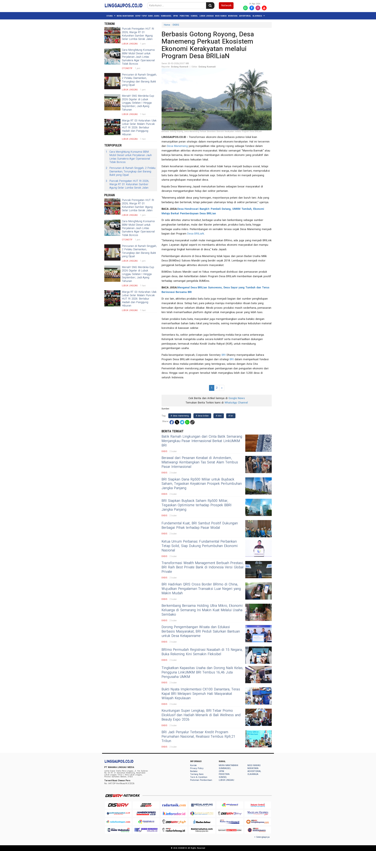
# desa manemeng (180, 415)
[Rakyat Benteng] (229, 830)
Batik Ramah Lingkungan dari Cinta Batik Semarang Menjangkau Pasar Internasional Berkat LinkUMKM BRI (202, 441)
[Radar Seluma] (201, 830)
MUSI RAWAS (221, 16)
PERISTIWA (184, 16)
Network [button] (226, 6)
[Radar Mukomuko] (118, 830)
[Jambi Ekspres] (146, 813)
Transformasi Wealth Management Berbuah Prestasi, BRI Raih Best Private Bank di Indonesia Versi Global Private (203, 567)
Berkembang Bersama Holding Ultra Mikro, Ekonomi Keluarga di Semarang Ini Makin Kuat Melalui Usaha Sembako (202, 610)
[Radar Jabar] (201, 822)
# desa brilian (202, 415)
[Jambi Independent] (118, 813)
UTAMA (109, 16)
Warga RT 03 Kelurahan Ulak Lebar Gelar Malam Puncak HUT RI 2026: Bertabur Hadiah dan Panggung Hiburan (139, 127)
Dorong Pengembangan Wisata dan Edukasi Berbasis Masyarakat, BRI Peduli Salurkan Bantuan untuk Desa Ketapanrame (201, 631)
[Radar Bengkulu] (146, 830)
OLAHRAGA (257, 16)
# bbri (218, 415)
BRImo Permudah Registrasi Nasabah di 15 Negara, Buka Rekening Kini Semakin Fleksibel (202, 652)
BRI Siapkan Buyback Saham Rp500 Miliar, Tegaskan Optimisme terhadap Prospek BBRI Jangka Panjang (196, 505)
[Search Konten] (210, 5)
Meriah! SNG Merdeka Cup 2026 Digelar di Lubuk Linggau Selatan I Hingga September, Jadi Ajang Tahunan (138, 103)
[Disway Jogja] (174, 822)
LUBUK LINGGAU (206, 16)
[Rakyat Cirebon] (257, 805)
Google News (237, 398)
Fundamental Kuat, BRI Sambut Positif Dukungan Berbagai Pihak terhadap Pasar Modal (200, 525)
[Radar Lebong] (174, 830)
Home (167, 25)
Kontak (193, 765)
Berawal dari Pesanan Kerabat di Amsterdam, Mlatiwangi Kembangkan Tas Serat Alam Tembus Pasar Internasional (200, 462)
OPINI (175, 16)
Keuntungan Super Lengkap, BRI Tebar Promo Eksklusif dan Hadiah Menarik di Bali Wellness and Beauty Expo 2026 (201, 715)
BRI (224, 355)
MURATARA (232, 16)
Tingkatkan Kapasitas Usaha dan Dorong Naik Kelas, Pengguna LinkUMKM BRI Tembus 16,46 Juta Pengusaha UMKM (202, 672)
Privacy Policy (196, 768)
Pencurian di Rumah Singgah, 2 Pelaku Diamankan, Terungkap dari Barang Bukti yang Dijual (139, 80)
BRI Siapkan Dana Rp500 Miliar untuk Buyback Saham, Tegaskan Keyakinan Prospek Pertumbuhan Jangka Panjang (202, 484)
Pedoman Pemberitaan (201, 780)
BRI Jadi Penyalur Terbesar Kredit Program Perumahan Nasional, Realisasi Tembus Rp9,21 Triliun (198, 737)
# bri (231, 415)
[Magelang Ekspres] (257, 813)
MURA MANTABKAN (125, 16)
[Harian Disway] (146, 805)
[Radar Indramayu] (229, 805)
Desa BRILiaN (195, 234)
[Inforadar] (174, 813)
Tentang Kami (197, 774)
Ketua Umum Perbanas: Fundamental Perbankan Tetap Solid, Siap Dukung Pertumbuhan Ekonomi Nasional (200, 546)
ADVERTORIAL (245, 16)
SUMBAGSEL (166, 16)
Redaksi (193, 771)
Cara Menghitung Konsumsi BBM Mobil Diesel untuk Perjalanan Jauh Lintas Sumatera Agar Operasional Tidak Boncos (138, 57)
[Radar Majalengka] (146, 822)
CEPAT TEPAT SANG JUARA (147, 16)
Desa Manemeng (177, 146)
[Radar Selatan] (257, 830)
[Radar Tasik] (174, 805)
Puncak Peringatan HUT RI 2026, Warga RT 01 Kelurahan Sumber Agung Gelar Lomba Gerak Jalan (138, 34)
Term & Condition (198, 777)
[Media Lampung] (201, 805)
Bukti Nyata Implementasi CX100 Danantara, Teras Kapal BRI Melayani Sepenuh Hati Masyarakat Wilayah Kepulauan (201, 694)
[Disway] (118, 805)
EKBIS (176, 25)
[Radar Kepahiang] (229, 822)
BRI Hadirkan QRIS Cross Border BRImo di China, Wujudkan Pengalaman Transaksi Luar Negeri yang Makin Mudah (201, 589)
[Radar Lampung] (201, 813)
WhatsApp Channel (236, 403)
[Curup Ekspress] (257, 822)
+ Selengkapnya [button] (262, 837)
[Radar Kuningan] (118, 822)
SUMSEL (194, 16)
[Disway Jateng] (229, 813)
